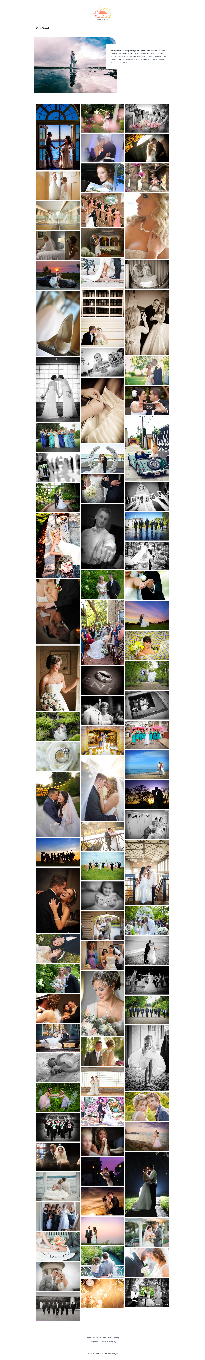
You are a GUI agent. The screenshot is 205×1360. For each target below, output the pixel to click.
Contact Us (94, 1342)
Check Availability (108, 1342)
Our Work (107, 1338)
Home (88, 1338)
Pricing (116, 1338)
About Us (97, 1338)
